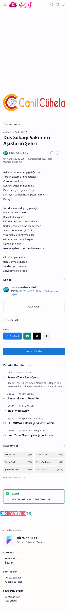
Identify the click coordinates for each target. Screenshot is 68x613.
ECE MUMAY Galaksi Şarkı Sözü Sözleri (30, 423)
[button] (4, 4)
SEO (23, 291)
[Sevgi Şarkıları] (50, 462)
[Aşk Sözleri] (27, 418)
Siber (27, 291)
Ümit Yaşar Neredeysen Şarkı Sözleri (30, 435)
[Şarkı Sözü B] (28, 406)
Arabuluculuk (51, 291)
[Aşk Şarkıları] (50, 455)
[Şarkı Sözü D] (11, 320)
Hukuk (39, 291)
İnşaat (14, 294)
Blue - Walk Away (18, 410)
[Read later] (51, 153)
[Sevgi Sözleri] (40, 430)
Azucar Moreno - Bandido (23, 398)
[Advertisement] (34, 46)
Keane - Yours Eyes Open (22, 377)
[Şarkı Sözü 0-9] (18, 469)
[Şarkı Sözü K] (25, 372)
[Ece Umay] (39, 418)
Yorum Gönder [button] (34, 351)
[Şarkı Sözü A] (28, 393)
